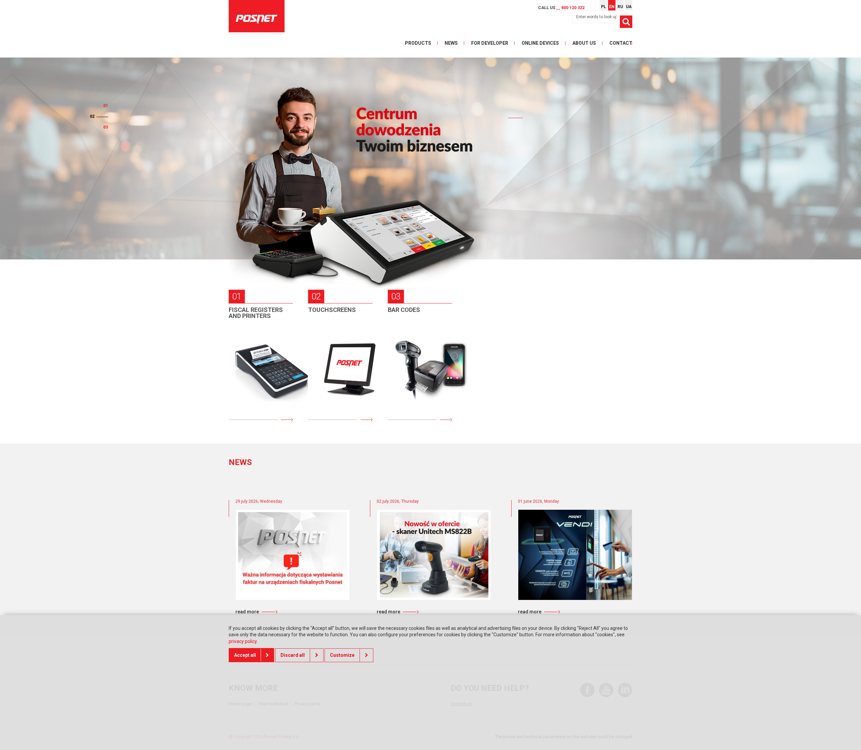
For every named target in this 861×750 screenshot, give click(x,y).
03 (105, 127)
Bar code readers (408, 371)
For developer (489, 43)
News (451, 43)
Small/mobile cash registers (256, 343)
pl (603, 6)
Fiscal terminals (248, 392)
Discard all (292, 655)
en (611, 6)
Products (418, 43)
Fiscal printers (261, 368)
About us (584, 43)
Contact (620, 43)
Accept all (245, 655)
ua (629, 6)
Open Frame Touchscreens (334, 399)
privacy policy (243, 641)
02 (92, 116)
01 (105, 105)
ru (620, 6)
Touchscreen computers (335, 371)
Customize (342, 655)
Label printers (419, 396)
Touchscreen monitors (335, 343)
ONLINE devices (540, 43)
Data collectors (410, 343)
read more (247, 611)
